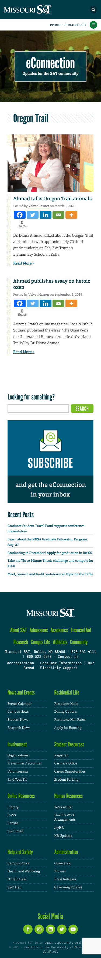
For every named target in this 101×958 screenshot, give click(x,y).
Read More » (23, 263)
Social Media (50, 916)
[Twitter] (33, 215)
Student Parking (66, 779)
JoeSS (12, 815)
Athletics (60, 642)
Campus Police (19, 863)
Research (20, 642)
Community (79, 642)
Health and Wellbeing (24, 871)
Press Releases (65, 879)
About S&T (18, 630)
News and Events (21, 692)
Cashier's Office (65, 763)
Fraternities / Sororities (25, 763)
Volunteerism (18, 771)
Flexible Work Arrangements (65, 817)
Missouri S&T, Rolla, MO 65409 (35, 652)
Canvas (13, 823)
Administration (66, 852)
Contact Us (68, 657)
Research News (19, 728)
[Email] (58, 215)
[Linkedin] (45, 215)
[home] (38, 9)
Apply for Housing (68, 728)
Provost (60, 871)
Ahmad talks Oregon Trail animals (52, 198)
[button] (93, 9)
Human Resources (68, 796)
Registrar (61, 755)
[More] (71, 215)
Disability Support (59, 668)
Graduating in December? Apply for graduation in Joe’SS (50, 553)
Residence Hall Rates (70, 719)
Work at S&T (63, 807)
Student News (18, 719)
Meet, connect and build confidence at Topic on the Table (50, 574)
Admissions (39, 630)
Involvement (17, 744)
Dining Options (65, 711)
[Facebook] (20, 215)
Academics (59, 630)
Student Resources (69, 744)
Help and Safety (20, 852)
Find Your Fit (17, 779)
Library (13, 807)
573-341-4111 (83, 652)
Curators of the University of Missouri (56, 947)
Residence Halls (66, 704)
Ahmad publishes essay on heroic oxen (51, 284)
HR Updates (63, 836)
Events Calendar (20, 704)
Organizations (18, 755)
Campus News (18, 711)
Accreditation (20, 663)
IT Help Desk (17, 879)
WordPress (50, 951)
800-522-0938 (39, 657)
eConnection (50, 63)
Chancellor (62, 863)
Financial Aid (81, 630)
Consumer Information (61, 663)
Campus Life (40, 642)
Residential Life (66, 692)
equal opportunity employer (67, 943)
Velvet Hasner (38, 206)
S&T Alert (15, 887)
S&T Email (15, 831)
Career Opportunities (70, 771)
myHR (59, 827)
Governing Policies (68, 887)
